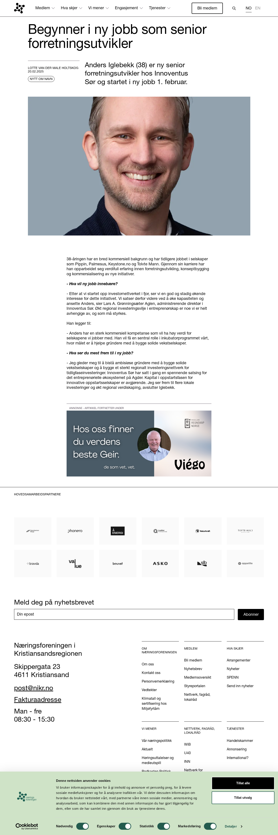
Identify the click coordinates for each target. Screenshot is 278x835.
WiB (187, 744)
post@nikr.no (33, 688)
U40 (187, 753)
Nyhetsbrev (193, 669)
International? (238, 757)
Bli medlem (207, 8)
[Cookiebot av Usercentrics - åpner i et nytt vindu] (26, 826)
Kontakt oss (151, 672)
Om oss (148, 664)
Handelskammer (240, 740)
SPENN (233, 677)
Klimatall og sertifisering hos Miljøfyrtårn (154, 703)
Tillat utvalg (243, 797)
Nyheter (233, 669)
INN (187, 761)
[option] (257, 8)
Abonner (251, 614)
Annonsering (237, 749)
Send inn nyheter (240, 686)
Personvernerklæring (158, 681)
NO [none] (249, 8)
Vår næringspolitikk (157, 740)
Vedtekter (149, 690)
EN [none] (257, 8)
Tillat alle (243, 783)
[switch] (125, 826)
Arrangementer (238, 660)
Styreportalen (194, 686)
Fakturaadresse (37, 699)
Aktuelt (147, 749)
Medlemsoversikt (197, 677)
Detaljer (231, 826)
